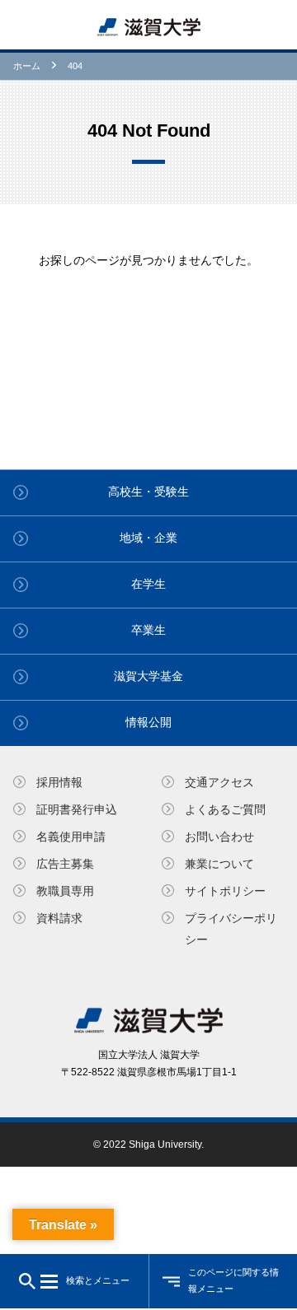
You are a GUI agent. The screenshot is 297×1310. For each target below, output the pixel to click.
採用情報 (59, 782)
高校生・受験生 (148, 491)
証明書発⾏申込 (76, 809)
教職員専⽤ (65, 890)
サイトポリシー (225, 890)
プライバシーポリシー (231, 928)
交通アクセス (219, 782)
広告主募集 (65, 863)
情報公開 (148, 722)
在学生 (148, 583)
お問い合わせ (219, 836)
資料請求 (59, 918)
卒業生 (148, 629)
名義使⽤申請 (71, 836)
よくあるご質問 (225, 809)
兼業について (219, 863)
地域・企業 (148, 537)
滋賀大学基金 (148, 676)
